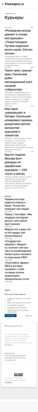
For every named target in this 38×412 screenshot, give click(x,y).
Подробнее (8, 382)
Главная (7, 13)
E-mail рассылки (10, 360)
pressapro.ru (9, 345)
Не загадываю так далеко (15, 305)
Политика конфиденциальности (15, 355)
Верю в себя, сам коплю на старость (19, 302)
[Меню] (3, 4)
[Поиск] (35, 4)
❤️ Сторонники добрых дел (14, 326)
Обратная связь (10, 353)
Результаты (28, 315)
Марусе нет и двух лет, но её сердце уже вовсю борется (18, 232)
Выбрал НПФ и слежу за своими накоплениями (17, 311)
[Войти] (32, 4)
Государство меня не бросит (16, 307)
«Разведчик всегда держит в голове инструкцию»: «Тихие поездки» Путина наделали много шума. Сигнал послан (18, 42)
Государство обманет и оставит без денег (19, 299)
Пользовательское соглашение (15, 358)
